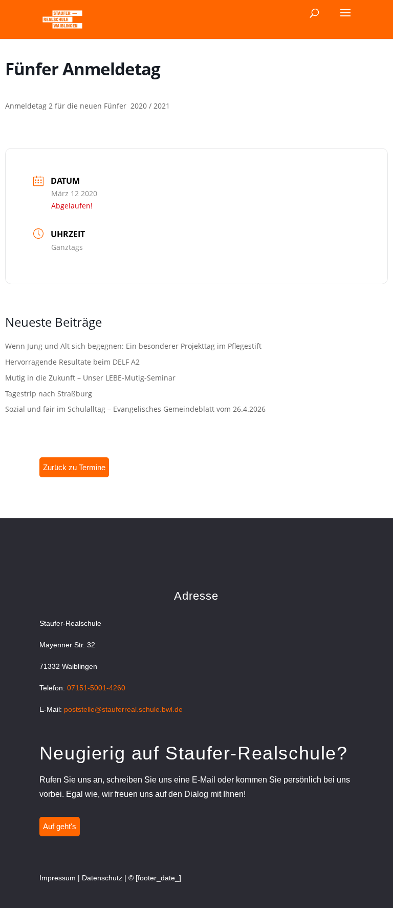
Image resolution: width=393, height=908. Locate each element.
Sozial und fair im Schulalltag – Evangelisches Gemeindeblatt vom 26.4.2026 (135, 409)
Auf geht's (59, 826)
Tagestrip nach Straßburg (48, 393)
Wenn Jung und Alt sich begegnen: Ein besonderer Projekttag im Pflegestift (133, 346)
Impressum (57, 878)
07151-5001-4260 (96, 688)
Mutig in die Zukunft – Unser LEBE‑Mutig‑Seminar (90, 378)
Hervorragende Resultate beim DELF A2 (72, 362)
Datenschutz (102, 878)
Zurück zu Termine (74, 467)
